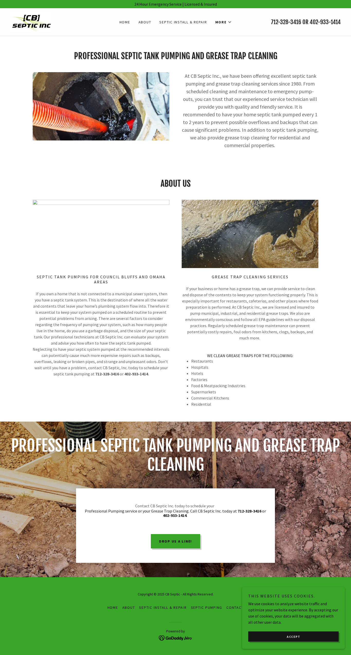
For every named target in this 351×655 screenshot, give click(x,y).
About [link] (144, 22)
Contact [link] (235, 607)
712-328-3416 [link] (286, 21)
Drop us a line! (175, 541)
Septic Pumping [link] (207, 607)
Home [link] (124, 22)
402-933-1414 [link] (325, 21)
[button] (223, 22)
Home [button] (112, 607)
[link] (31, 21)
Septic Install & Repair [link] (183, 22)
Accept (293, 637)
